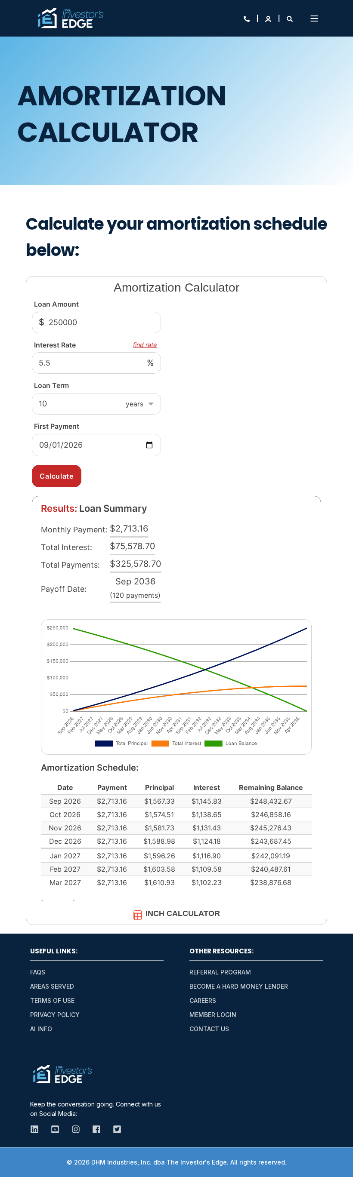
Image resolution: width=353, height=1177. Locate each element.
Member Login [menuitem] (212, 1014)
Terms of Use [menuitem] (52, 1000)
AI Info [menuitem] (41, 1029)
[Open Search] (290, 18)
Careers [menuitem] (202, 1000)
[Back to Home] (70, 18)
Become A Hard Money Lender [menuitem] (238, 986)
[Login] (268, 18)
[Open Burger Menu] (314, 18)
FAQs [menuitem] (37, 972)
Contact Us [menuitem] (209, 1029)
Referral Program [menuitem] (220, 972)
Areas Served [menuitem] (52, 986)
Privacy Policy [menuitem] (55, 1014)
